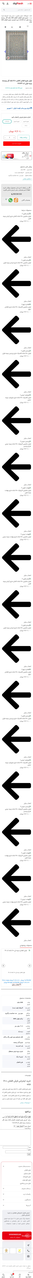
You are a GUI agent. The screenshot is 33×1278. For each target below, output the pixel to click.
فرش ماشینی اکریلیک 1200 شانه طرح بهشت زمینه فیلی (18, 491)
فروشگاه (26, 16)
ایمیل (29, 1150)
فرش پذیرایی (27, 1173)
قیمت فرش (16, 108)
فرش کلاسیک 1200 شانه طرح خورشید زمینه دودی (18, 398)
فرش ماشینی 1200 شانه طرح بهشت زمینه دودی (17, 537)
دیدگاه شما (27, 1128)
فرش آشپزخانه (27, 1177)
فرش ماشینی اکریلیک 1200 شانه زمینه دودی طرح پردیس (18, 445)
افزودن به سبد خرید (16, 143)
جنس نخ (12, 16)
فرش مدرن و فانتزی (25, 1183)
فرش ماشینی (19, 16)
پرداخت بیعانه (23, 137)
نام (29, 1147)
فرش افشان (27, 1170)
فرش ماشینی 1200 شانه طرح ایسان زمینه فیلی (17, 263)
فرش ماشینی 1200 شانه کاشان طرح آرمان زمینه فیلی (17, 217)
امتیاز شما (27, 1126)
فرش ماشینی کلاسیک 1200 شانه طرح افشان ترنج (18, 308)
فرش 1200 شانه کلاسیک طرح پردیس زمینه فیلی (16, 353)
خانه (31, 16)
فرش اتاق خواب (26, 1180)
